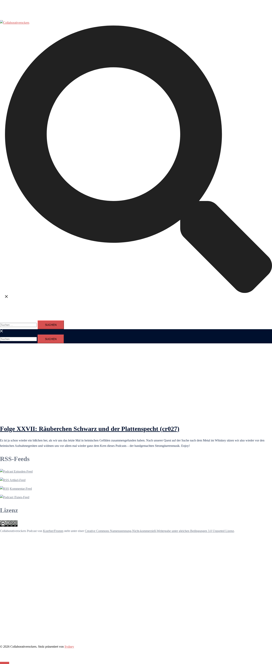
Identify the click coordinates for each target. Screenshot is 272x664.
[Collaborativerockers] (14, 22)
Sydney (69, 646)
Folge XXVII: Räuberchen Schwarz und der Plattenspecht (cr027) (89, 428)
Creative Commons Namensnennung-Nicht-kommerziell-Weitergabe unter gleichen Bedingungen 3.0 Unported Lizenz (159, 531)
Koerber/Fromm (53, 531)
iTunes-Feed (21, 497)
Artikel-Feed (17, 480)
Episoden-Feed (23, 471)
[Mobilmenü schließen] (1, 331)
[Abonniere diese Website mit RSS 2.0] (4, 488)
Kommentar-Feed (21, 488)
